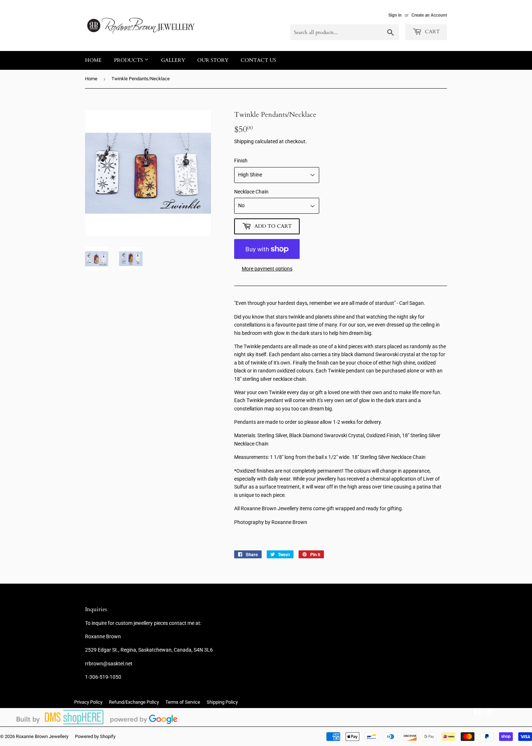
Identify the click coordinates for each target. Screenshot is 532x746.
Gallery (173, 60)
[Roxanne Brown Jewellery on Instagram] (489, 713)
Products (129, 60)
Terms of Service (182, 702)
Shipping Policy (222, 702)
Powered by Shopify (95, 736)
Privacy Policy (88, 702)
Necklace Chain (251, 192)
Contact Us (258, 60)
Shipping (244, 141)
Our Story (212, 60)
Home (93, 60)
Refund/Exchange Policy (134, 702)
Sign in (395, 15)
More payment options (267, 269)
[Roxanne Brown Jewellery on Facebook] (477, 713)
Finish (241, 160)
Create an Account (429, 15)
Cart (431, 31)
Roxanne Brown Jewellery (42, 736)
